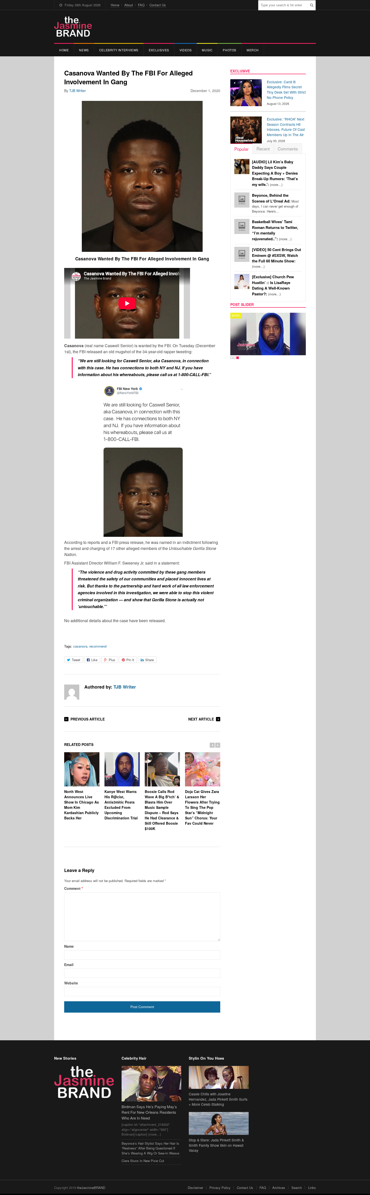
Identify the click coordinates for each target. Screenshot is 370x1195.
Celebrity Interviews (118, 50)
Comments (288, 148)
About (128, 5)
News (84, 50)
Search (296, 1187)
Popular (241, 149)
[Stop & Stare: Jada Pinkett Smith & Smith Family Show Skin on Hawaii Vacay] (219, 1123)
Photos (229, 50)
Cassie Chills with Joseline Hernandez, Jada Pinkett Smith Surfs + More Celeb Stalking (218, 1099)
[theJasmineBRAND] (73, 26)
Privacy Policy (220, 1187)
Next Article (201, 719)
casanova (80, 646)
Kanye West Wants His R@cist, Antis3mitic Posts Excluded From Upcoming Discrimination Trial (121, 804)
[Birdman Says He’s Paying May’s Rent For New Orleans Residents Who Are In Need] (151, 1083)
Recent (263, 148)
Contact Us (158, 5)
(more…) (275, 173)
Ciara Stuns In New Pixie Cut (143, 1160)
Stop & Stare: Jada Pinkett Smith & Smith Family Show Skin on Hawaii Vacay (216, 1145)
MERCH (253, 50)
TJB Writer (77, 90)
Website (71, 982)
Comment (73, 888)
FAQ (141, 5)
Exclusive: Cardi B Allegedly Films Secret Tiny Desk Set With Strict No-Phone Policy (286, 89)
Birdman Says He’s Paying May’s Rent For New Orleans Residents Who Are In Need (149, 1112)
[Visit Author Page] (71, 692)
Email (68, 964)
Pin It (130, 659)
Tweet (76, 659)
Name (69, 946)
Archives (278, 1187)
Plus (112, 659)
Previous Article (87, 719)
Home (115, 5)
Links (312, 1187)
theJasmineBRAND (91, 1187)
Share (149, 659)
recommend (97, 646)
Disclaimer (195, 1187)
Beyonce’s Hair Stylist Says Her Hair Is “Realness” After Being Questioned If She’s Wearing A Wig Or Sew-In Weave (150, 1148)
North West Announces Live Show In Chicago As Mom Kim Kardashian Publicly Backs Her (81, 804)
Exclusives (159, 50)
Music (207, 50)
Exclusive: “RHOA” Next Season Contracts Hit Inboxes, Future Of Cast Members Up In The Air (286, 126)
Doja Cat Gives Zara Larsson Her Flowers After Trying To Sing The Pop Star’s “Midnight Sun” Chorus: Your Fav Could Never (202, 807)
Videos (185, 50)
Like (94, 659)
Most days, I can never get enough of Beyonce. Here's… (275, 203)
